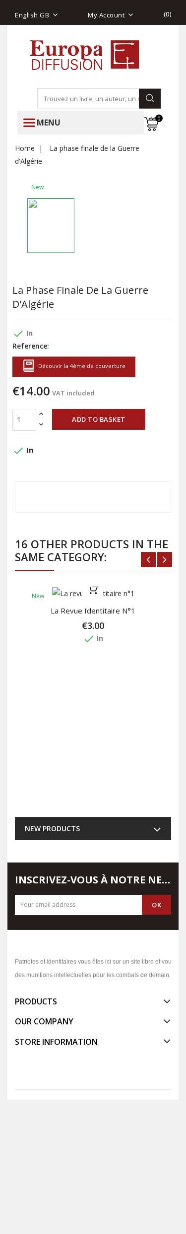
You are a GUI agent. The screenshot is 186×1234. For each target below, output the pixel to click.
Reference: (30, 346)
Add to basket (98, 419)
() (168, 13)
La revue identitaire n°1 (93, 611)
